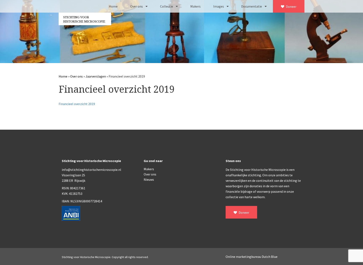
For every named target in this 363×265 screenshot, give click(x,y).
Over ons (136, 6)
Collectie (167, 6)
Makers (195, 6)
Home (113, 6)
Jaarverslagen (95, 76)
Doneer (290, 6)
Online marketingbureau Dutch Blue (252, 256)
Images (219, 6)
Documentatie (252, 6)
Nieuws (149, 179)
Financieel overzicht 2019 (77, 104)
